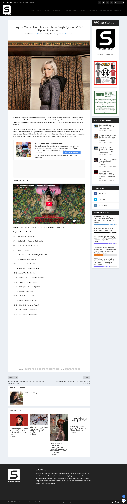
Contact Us (118, 10)
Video (75, 10)
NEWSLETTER (83, 502)
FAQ (97, 502)
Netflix (114, 180)
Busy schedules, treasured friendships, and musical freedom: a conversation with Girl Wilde (58, 448)
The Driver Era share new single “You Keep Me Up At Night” (39, 430)
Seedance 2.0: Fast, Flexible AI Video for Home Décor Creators (108, 127)
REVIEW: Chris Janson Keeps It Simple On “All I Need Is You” (103, 229)
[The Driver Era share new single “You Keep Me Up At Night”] (39, 419)
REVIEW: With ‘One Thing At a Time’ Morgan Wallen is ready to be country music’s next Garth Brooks (104, 219)
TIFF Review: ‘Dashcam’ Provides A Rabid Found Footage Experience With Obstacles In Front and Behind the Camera (105, 250)
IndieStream (93, 10)
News (55, 34)
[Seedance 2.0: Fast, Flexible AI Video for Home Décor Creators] (96, 126)
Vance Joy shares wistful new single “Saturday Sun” (78, 428)
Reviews (83, 10)
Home (32, 10)
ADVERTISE (92, 502)
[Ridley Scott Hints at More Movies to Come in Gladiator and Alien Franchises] (96, 160)
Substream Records (106, 10)
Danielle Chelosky (36, 34)
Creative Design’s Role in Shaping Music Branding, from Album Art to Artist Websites (107, 138)
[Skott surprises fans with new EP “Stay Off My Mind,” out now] (19, 420)
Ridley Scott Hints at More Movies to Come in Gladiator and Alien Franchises (108, 162)
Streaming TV (57, 10)
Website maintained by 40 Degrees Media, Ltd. (60, 502)
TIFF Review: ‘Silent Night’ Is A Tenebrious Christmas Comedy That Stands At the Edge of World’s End (104, 261)
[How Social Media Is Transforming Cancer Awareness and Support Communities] (96, 148)
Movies (47, 10)
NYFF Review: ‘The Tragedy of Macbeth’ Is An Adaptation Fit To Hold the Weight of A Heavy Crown (105, 238)
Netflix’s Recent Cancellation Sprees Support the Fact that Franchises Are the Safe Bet (107, 174)
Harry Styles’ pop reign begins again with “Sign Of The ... (28, 2)
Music (39, 10)
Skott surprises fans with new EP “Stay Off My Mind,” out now (19, 431)
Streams (60, 34)
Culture (68, 10)
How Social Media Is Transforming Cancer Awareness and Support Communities (107, 150)
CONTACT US (104, 502)
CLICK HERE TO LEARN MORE (105, 55)
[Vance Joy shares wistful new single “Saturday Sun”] (79, 419)
